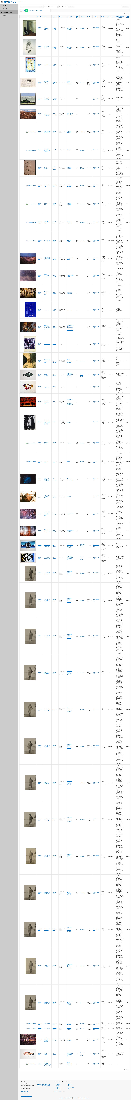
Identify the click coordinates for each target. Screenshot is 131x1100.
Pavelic (54, 27)
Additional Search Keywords (120, 17)
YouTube (58, 1087)
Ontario (68, 1039)
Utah (68, 258)
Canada (69, 29)
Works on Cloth (39, 28)
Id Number (110, 16)
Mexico (68, 443)
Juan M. (54, 99)
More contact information (26, 1096)
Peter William (54, 168)
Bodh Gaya (69, 292)
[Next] (127, 13)
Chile (72, 330)
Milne (54, 113)
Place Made (69, 16)
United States (70, 114)
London (69, 131)
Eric (53, 83)
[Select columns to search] (22, 7)
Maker (55, 16)
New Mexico (70, 113)
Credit (102, 16)
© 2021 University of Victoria (66, 1098)
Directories (71, 1087)
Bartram (54, 344)
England (69, 132)
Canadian (82, 28)
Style (96, 16)
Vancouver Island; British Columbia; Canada (70, 375)
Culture (82, 16)
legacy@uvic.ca (24, 1091)
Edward (54, 375)
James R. (54, 65)
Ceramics (40, 1063)
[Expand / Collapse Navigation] (2, 2)
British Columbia (70, 27)
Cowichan (82, 373)
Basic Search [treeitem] (6, 8)
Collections (39, 16)
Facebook (58, 1084)
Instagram (58, 1088)
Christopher (55, 387)
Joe (53, 374)
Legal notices (76, 1098)
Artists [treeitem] (4, 15)
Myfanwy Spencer (55, 29)
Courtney (54, 114)
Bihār (68, 293)
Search (70, 1084)
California (69, 478)
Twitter (57, 1085)
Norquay (54, 64)
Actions (70, 6)
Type (60, 16)
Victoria (69, 27)
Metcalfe (54, 82)
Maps (69, 1088)
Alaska (68, 275)
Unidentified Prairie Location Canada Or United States (70, 402)
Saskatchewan (70, 530)
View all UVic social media (59, 1091)
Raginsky (54, 131)
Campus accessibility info (43, 1085)
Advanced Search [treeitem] (7, 12)
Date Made (77, 17)
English (81, 167)
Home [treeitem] (4, 5)
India (71, 293)
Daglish (54, 166)
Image (28, 16)
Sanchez (54, 98)
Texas (68, 513)
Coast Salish (81, 375)
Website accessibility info (43, 1084)
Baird (54, 421)
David (54, 422)
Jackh (54, 386)
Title (47, 16)
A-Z (69, 1085)
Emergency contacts (83, 1098)
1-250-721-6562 (24, 1093)
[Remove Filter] (52, 10)
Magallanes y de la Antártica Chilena (70, 329)
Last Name (127, 17)
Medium (89, 16)
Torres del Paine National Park (70, 325)
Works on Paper (39, 47)
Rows (60, 6)
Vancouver (69, 571)
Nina (54, 132)
